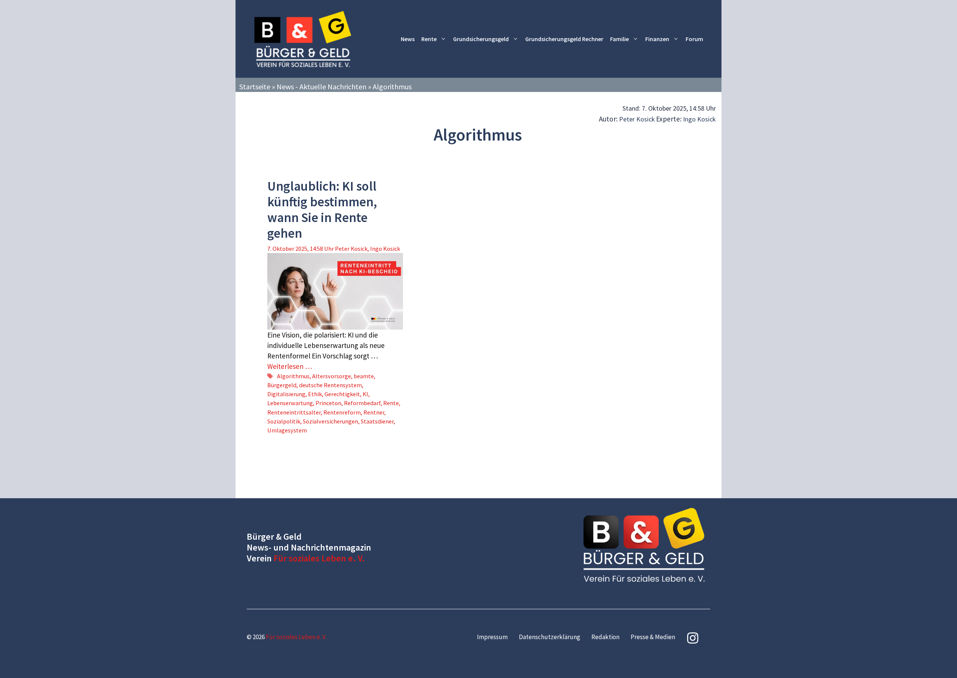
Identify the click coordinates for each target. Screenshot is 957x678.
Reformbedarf (362, 403)
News (408, 39)
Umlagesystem (287, 430)
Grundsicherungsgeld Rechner (564, 39)
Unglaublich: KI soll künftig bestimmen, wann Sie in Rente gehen (322, 209)
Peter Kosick (637, 119)
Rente (429, 39)
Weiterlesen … (289, 366)
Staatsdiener (377, 421)
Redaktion (605, 637)
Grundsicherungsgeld (481, 39)
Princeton (328, 403)
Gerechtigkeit (342, 394)
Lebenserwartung (290, 403)
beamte (364, 376)
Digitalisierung (286, 394)
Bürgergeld (281, 385)
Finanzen (657, 39)
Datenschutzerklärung (549, 637)
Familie (619, 39)
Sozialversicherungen (330, 421)
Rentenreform (342, 412)
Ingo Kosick (699, 119)
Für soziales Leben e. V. (319, 558)
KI (365, 394)
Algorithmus (293, 376)
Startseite (254, 86)
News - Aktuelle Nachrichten (321, 86)
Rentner (373, 412)
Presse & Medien (653, 637)
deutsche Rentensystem (330, 385)
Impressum (492, 637)
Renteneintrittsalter (294, 412)
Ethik (315, 394)
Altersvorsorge (331, 376)
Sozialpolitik (283, 421)
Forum (694, 39)
